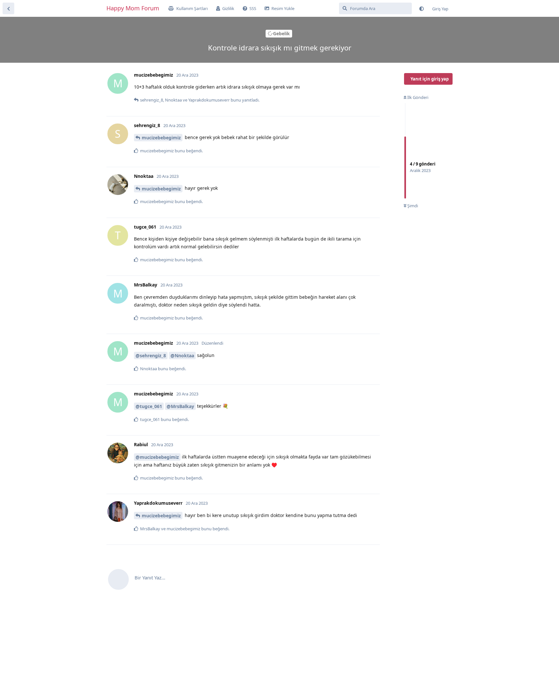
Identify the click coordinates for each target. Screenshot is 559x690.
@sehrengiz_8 (151, 355)
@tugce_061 (149, 406)
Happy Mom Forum (132, 8)
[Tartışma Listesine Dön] (8, 8)
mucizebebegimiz (161, 138)
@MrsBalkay (180, 406)
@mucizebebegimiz (157, 457)
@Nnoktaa (182, 355)
